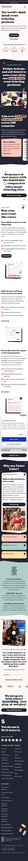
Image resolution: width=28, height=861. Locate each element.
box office (15, 240)
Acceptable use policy (7, 766)
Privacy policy (5, 763)
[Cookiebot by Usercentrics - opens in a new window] (20, 415)
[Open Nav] (25, 7)
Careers (3, 752)
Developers (18, 767)
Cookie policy (5, 769)
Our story (4, 749)
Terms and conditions (4, 759)
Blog (16, 773)
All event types (5, 797)
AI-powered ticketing (7, 834)
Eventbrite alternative (4, 805)
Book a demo (18, 752)
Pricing (17, 755)
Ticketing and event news (7, 793)
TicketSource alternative (5, 815)
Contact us (18, 749)
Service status (19, 776)
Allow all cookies (14, 439)
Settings (21, 434)
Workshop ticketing (6, 827)
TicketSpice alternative (4, 810)
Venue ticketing (5, 824)
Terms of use (5, 755)
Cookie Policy (22, 852)
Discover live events (6, 800)
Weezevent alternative (4, 820)
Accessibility (18, 764)
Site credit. (20, 845)
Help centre (18, 758)
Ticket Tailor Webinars (4, 788)
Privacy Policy (15, 852)
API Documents (19, 770)
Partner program (19, 761)
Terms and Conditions (6, 852)
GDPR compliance (6, 775)
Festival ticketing (6, 830)
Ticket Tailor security (7, 778)
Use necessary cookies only (14, 444)
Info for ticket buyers (7, 772)
